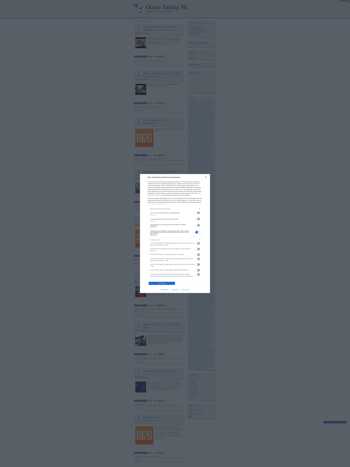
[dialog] (175, 233)
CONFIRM (162, 283)
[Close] (206, 177)
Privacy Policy (185, 289)
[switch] (197, 213)
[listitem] (175, 209)
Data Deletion (165, 289)
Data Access (175, 289)
